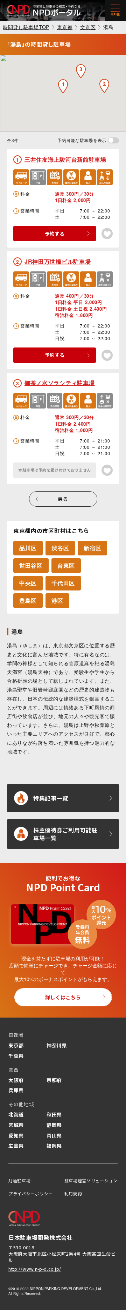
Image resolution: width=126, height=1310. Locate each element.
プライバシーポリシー (30, 1193)
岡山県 (54, 1135)
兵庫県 (16, 1090)
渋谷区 (60, 548)
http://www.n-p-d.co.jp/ (34, 1269)
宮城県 (16, 1124)
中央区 (28, 583)
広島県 (16, 1145)
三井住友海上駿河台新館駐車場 (65, 159)
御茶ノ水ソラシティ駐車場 (59, 383)
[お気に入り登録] (107, 233)
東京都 (16, 1045)
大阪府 (16, 1079)
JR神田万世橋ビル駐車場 (57, 261)
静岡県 (54, 1124)
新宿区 (92, 548)
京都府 (54, 1079)
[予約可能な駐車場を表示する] (113, 140)
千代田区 (63, 583)
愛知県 (16, 1135)
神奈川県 (57, 1045)
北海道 (16, 1114)
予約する (54, 233)
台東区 (66, 565)
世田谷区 (31, 565)
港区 (57, 600)
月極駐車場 (19, 1180)
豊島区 (28, 600)
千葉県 (16, 1055)
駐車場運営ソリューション (91, 1180)
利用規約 (73, 1193)
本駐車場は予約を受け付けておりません (54, 470)
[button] (63, 86)
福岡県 (54, 1145)
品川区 (28, 548)
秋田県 (54, 1114)
